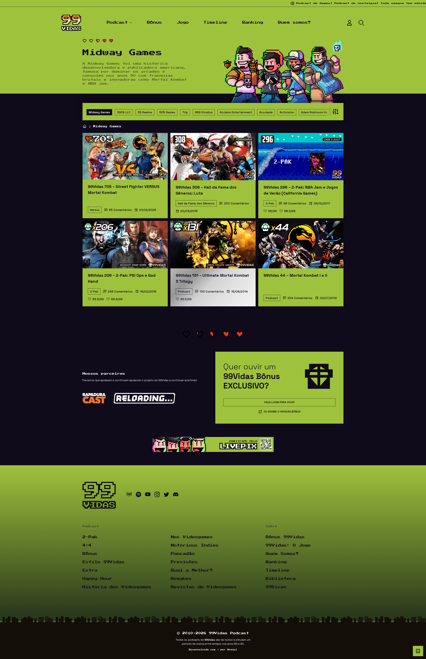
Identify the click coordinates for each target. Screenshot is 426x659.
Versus (95, 210)
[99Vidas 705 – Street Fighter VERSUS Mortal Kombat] (125, 156)
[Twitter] (166, 495)
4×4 (87, 545)
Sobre (271, 526)
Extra (90, 570)
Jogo (183, 22)
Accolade (266, 112)
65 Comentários (120, 210)
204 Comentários (300, 298)
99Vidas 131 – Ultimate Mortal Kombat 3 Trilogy (212, 278)
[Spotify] (138, 495)
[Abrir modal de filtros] (334, 112)
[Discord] (175, 495)
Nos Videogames (192, 537)
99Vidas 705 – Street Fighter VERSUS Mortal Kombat (123, 189)
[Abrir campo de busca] (361, 22)
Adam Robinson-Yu (314, 112)
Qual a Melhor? (192, 570)
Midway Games (99, 112)
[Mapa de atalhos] (418, 651)
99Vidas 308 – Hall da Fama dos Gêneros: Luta (206, 190)
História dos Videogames (117, 587)
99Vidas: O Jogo (288, 545)
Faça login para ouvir (279, 402)
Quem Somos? (282, 553)
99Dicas (276, 587)
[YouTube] (147, 495)
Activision (287, 112)
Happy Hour (97, 578)
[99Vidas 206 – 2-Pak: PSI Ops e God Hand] (125, 244)
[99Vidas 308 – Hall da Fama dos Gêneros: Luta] (213, 156)
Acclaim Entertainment (236, 112)
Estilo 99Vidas (104, 562)
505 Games (167, 112)
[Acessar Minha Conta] (349, 22)
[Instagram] (157, 495)
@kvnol (232, 650)
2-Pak (270, 203)
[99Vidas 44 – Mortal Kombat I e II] (300, 244)
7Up (185, 112)
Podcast (117, 22)
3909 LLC (124, 112)
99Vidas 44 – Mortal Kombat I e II (295, 275)
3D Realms (145, 112)
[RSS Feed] (129, 495)
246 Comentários (120, 291)
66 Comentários (295, 203)
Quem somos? (294, 22)
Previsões (184, 562)
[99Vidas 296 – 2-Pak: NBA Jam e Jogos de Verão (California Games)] (300, 156)
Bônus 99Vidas (285, 537)
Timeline (215, 22)
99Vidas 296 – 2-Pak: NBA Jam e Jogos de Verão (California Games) (301, 190)
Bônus (154, 22)
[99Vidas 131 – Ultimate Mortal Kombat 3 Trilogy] (213, 244)
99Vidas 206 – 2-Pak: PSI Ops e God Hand (122, 278)
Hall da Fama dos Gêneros (196, 203)
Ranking (252, 22)
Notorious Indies (195, 545)
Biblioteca (281, 578)
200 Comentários (236, 203)
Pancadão (183, 553)
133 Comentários (212, 291)
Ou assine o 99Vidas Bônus (282, 411)
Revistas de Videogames (204, 587)
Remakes (181, 578)
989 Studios (204, 112)
